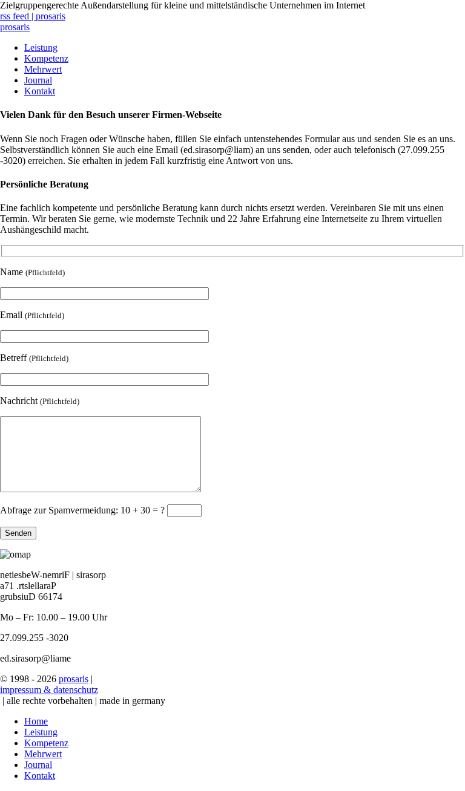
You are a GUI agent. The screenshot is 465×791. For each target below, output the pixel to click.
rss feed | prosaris (32, 16)
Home (36, 721)
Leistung (41, 47)
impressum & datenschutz (49, 690)
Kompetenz (46, 58)
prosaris (15, 27)
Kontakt (39, 91)
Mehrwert (43, 69)
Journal (38, 80)
